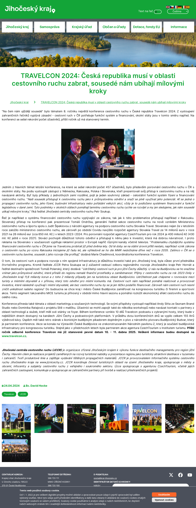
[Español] (188, 6)
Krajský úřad (82, 27)
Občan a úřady (114, 27)
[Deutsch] (180, 6)
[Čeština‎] (172, 6)
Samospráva (49, 27)
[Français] (176, 6)
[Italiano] (184, 6)
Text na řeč (145, 11)
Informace (179, 27)
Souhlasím (164, 494)
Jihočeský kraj (17, 27)
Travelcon (9, 394)
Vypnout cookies (164, 499)
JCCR (23, 394)
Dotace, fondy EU (146, 27)
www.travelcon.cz (14, 336)
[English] (168, 6)
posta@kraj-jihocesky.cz (105, 478)
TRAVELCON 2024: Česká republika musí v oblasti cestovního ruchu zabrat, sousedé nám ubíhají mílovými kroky (113, 102)
